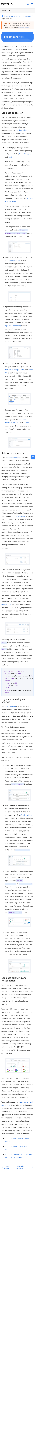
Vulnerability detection (20, 1167)
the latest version (23, 27)
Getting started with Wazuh (14, 16)
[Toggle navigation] (32, 4)
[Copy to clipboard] (31, 670)
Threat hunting (6, 1167)
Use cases (28, 16)
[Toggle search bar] (28, 4)
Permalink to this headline (25, 37)
